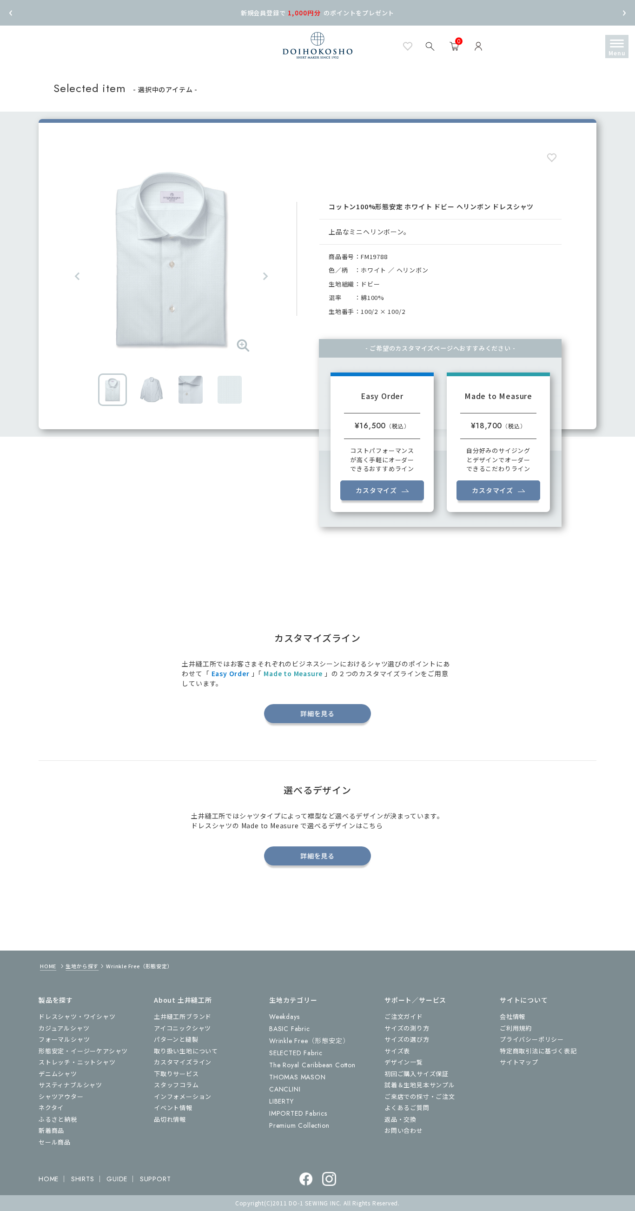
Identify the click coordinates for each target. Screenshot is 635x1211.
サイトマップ (519, 1062)
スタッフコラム (176, 1084)
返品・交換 (400, 1119)
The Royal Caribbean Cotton (312, 1065)
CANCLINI (284, 1089)
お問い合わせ (403, 1130)
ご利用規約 (516, 1028)
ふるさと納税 (58, 1119)
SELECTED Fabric (296, 1053)
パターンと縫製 (176, 1039)
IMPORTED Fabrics (298, 1113)
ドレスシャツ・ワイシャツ (77, 1016)
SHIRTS (82, 1179)
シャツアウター (61, 1096)
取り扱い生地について (186, 1050)
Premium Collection (299, 1125)
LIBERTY (281, 1101)
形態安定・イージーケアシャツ (83, 1050)
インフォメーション (183, 1096)
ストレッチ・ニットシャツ (77, 1062)
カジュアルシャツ (64, 1028)
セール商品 (55, 1142)
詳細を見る (317, 713)
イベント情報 (173, 1107)
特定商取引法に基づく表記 (538, 1050)
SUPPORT (155, 1179)
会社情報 (512, 1016)
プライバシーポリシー (532, 1039)
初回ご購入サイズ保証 (416, 1073)
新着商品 (51, 1130)
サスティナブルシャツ (70, 1084)
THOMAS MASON (297, 1077)
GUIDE (116, 1179)
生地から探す (82, 966)
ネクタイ (51, 1107)
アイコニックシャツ (182, 1028)
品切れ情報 (170, 1119)
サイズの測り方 (407, 1028)
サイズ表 (397, 1050)
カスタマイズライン (183, 1062)
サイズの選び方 (407, 1039)
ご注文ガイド (403, 1016)
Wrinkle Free (309, 1040)
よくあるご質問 (407, 1107)
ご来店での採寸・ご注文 (419, 1096)
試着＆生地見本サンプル (419, 1084)
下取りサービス (176, 1073)
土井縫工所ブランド (183, 1016)
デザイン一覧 (403, 1062)
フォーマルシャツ (64, 1039)
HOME (48, 966)
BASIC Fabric (289, 1028)
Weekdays (284, 1016)
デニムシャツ (58, 1073)
